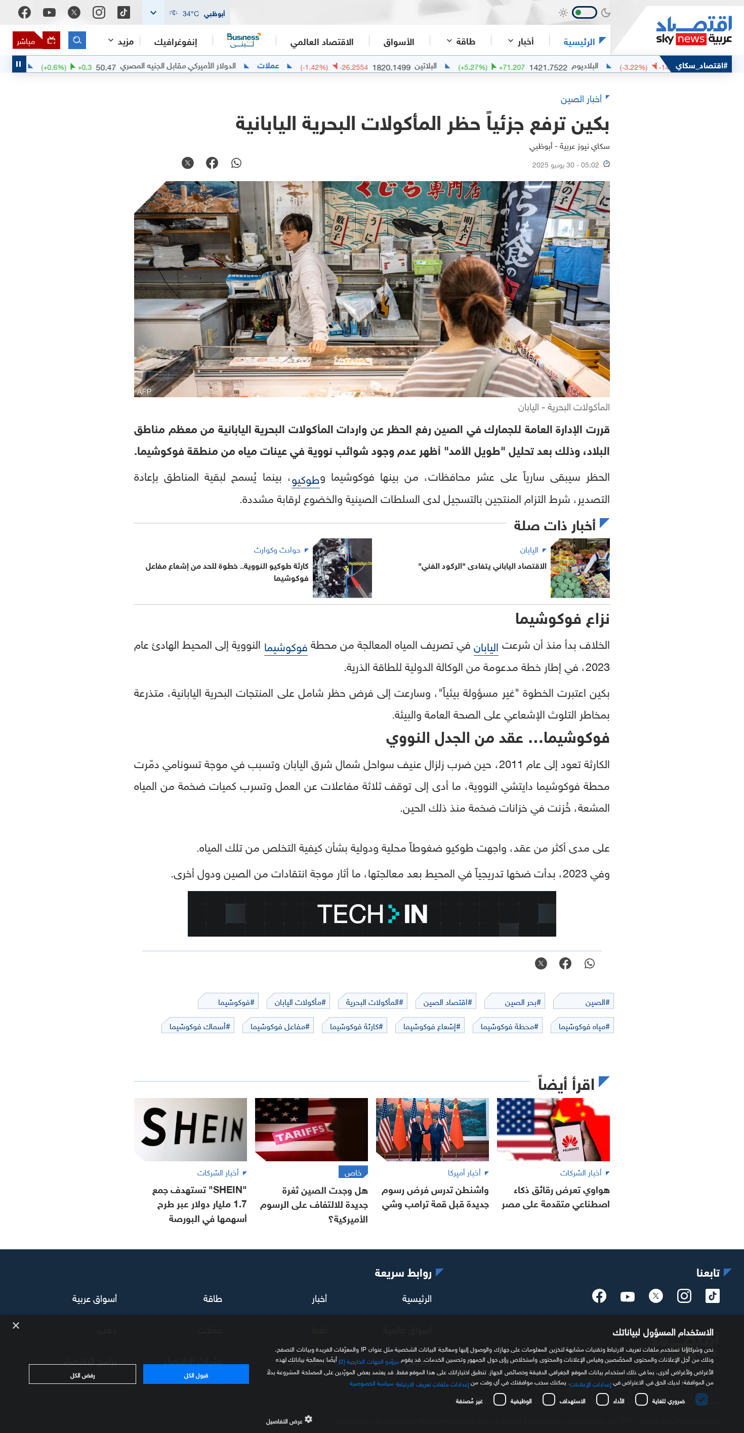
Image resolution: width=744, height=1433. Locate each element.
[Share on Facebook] (212, 164)
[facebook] (599, 1299)
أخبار (319, 1297)
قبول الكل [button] (196, 1374)
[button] (186, 12)
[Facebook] (24, 12)
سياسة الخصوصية (372, 1382)
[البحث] (77, 40)
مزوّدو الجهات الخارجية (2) (369, 1360)
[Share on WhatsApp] (236, 164)
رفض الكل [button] (82, 1374)
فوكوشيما (286, 645)
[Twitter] (74, 12)
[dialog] (372, 1374)
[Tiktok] (123, 12)
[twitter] (656, 1299)
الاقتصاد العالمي (322, 40)
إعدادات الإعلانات (590, 1383)
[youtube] (628, 1298)
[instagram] (684, 1299)
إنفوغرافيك (175, 40)
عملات (305, 64)
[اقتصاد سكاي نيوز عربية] (671, 30)
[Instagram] (99, 12)
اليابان (486, 645)
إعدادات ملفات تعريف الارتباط (433, 1383)
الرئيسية (579, 40)
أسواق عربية (94, 1297)
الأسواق (399, 40)
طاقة (212, 1297)
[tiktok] (713, 1299)
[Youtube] (49, 12)
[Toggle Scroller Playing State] (19, 64)
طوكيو (306, 478)
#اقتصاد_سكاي (702, 64)
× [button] (16, 1326)
